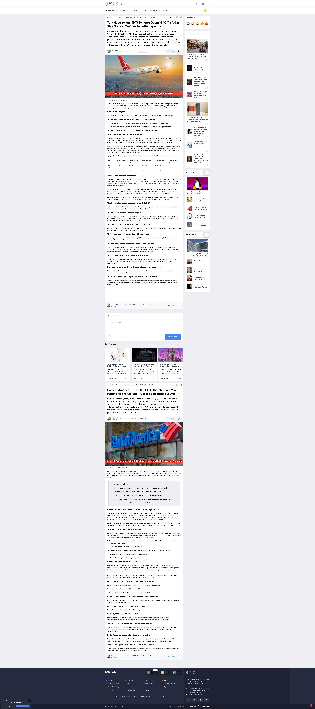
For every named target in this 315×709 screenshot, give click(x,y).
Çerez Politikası (8, 706)
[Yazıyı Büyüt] (173, 385)
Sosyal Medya (149, 683)
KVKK (135, 696)
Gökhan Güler (111, 378)
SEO (165, 680)
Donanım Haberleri (113, 683)
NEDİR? (136, 10)
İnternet (110, 690)
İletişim (162, 696)
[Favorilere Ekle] (177, 17)
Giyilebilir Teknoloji (113, 687)
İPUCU (146, 10)
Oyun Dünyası (130, 690)
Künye (156, 696)
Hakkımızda (109, 696)
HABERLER (125, 10)
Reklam (129, 696)
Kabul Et (23, 706)
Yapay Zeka (148, 687)
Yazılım (147, 690)
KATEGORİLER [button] (112, 10)
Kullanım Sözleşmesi (146, 696)
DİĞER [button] (167, 10)
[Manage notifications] (311, 705)
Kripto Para (129, 680)
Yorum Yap (172, 305)
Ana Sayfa (110, 17)
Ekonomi (118, 17)
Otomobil (129, 687)
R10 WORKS (156, 10)
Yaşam (166, 687)
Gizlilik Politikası (120, 696)
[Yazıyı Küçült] (171, 385)
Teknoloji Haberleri (169, 683)
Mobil (128, 683)
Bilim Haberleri (149, 680)
